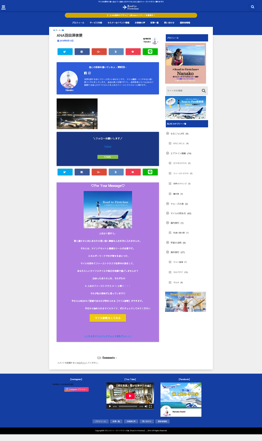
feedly (108, 157)
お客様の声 (140, 22)
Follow (107, 146)
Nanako (147, 41)
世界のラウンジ (180, 183)
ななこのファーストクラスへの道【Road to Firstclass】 (125, 430)
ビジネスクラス (180, 163)
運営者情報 (185, 22)
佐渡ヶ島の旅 (179, 232)
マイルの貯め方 (178, 213)
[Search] (204, 91)
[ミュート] (146, 406)
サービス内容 (96, 22)
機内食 (176, 193)
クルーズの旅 (177, 203)
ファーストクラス (181, 173)
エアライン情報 (178, 153)
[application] (130, 395)
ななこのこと (179, 143)
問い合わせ (169, 22)
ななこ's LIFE (177, 133)
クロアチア (178, 272)
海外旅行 (175, 252)
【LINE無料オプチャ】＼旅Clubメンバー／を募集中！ (131, 15)
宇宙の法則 (176, 242)
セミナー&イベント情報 (118, 22)
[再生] (110, 406)
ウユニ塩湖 (178, 262)
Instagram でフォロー (78, 389)
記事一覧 (155, 22)
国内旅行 (175, 222)
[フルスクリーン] (150, 406)
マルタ (176, 282)
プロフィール (78, 22)
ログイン (82, 362)
